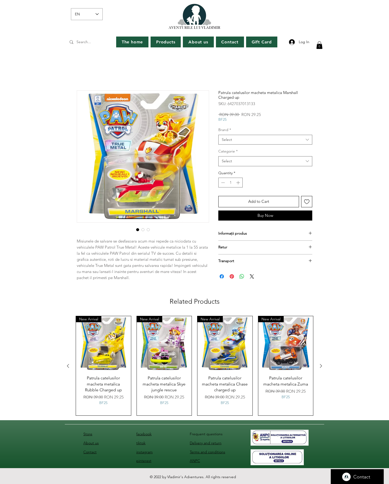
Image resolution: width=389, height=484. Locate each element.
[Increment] (238, 183)
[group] (194, 367)
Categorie (228, 152)
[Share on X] (252, 277)
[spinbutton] (230, 183)
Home (83, 72)
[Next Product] (321, 367)
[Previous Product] (68, 367)
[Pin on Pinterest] (232, 277)
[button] (319, 45)
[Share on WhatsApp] (242, 277)
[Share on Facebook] (222, 277)
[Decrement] (222, 183)
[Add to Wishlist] (307, 202)
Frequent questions (206, 435)
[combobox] (265, 141)
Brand (224, 130)
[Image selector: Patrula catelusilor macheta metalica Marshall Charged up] (137, 230)
